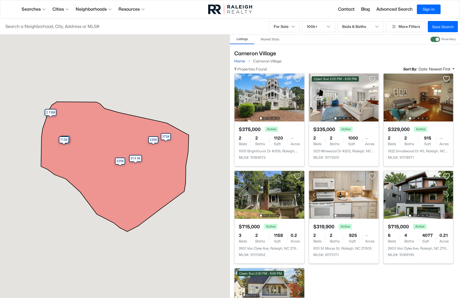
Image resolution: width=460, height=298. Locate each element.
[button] (134, 26)
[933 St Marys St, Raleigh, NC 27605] (344, 194)
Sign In (429, 9)
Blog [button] (365, 9)
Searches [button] (31, 9)
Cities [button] (58, 9)
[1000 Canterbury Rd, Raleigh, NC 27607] (269, 291)
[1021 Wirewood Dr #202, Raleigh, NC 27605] (344, 97)
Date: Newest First (434, 69)
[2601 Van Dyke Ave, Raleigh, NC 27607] (269, 194)
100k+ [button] (312, 26)
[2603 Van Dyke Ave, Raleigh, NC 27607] (418, 194)
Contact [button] (346, 9)
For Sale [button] (281, 26)
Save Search (443, 26)
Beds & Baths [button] (354, 26)
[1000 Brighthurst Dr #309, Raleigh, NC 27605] (269, 97)
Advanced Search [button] (394, 9)
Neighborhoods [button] (91, 9)
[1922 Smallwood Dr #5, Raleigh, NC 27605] (418, 97)
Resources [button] (129, 9)
